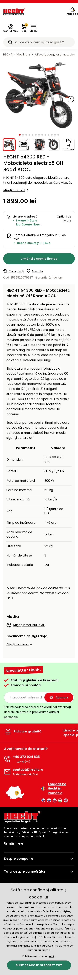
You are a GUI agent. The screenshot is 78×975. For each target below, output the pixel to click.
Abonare (62, 697)
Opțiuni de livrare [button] (64, 218)
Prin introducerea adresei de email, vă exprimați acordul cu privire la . (37, 712)
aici (51, 956)
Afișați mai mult (14, 190)
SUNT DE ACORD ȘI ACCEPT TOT (39, 965)
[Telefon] (7, 759)
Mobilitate (23, 54)
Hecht (7, 54)
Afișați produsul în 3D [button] (29, 625)
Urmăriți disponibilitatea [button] (39, 259)
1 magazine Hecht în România (57, 788)
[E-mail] (7, 772)
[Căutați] (10, 43)
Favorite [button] (37, 271)
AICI (32, 928)
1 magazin (47, 235)
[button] (33, 28)
